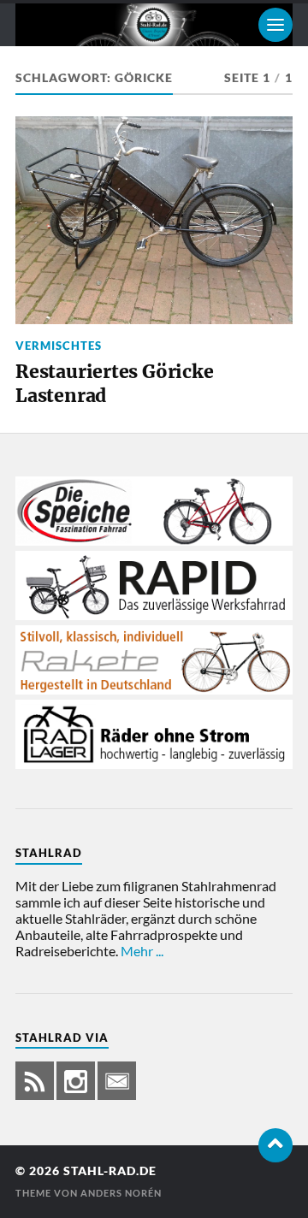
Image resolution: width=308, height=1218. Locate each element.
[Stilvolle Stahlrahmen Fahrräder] (154, 689)
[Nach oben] (275, 1145)
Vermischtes (58, 345)
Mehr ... (142, 951)
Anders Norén (121, 1192)
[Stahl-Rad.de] (154, 24)
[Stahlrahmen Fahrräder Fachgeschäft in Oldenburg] (154, 540)
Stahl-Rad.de (110, 1171)
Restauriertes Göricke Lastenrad (114, 383)
